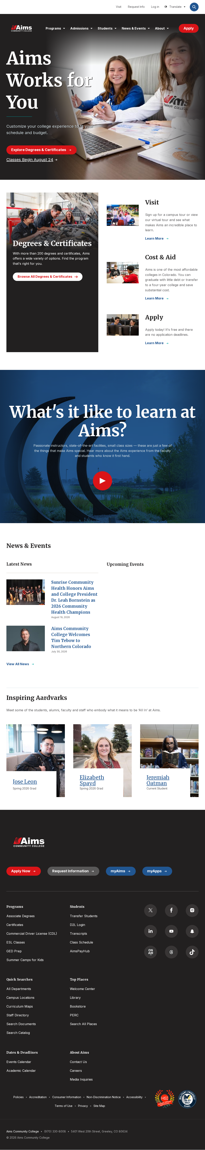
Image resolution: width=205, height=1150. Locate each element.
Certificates (14, 925)
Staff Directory (17, 1015)
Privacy (83, 1106)
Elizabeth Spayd (92, 780)
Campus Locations (20, 998)
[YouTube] (171, 931)
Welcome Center (82, 989)
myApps (154, 871)
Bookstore (78, 1006)
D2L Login (77, 925)
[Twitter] (150, 910)
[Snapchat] (192, 931)
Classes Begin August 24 (29, 159)
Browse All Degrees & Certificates (45, 277)
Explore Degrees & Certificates (38, 150)
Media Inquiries (81, 1079)
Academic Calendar (21, 1071)
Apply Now (20, 871)
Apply (189, 28)
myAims (118, 871)
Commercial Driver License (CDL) (31, 934)
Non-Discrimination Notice (104, 1097)
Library (75, 998)
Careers (76, 1071)
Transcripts (78, 934)
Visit (118, 6)
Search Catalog (18, 1033)
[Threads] (171, 952)
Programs (53, 28)
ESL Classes (15, 942)
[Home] (21, 28)
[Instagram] (192, 910)
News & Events (134, 28)
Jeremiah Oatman (158, 780)
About (160, 28)
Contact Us (78, 1062)
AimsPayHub (80, 951)
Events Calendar (18, 1062)
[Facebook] (171, 910)
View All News (17, 664)
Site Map (99, 1106)
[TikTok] (192, 952)
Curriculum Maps (19, 1006)
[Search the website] (194, 7)
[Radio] (150, 952)
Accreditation (38, 1097)
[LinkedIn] (150, 931)
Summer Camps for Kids (25, 960)
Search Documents (21, 1024)
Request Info (136, 6)
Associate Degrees (20, 916)
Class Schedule (81, 942)
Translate (175, 6)
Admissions (79, 28)
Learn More (154, 238)
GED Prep (14, 951)
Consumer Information (66, 1097)
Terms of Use (63, 1106)
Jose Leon (25, 781)
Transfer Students (83, 916)
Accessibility (134, 1097)
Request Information (70, 871)
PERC (74, 1015)
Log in (155, 6)
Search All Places (83, 1024)
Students (105, 28)
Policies (18, 1097)
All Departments (18, 989)
